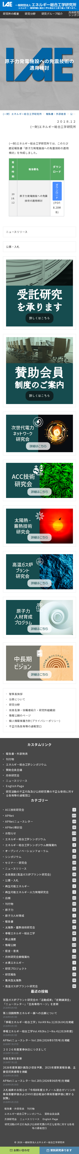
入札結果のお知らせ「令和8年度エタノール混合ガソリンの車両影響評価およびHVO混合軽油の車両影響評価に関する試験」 (39, 1094)
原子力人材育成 (40, 915)
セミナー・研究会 (40, 862)
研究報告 (40, 974)
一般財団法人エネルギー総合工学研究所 (44, 1142)
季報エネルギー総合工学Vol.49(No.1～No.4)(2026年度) (38, 1031)
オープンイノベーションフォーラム (40, 851)
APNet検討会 (40, 827)
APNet (40, 815)
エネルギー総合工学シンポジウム (40, 839)
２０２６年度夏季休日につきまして (24, 1049)
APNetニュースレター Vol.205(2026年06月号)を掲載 (36, 1080)
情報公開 (40, 945)
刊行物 (40, 904)
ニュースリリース (16, 232)
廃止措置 (40, 939)
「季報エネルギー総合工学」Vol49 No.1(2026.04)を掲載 (38, 1022)
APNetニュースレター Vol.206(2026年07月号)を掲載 (36, 1040)
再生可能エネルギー (40, 886)
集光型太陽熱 (40, 980)
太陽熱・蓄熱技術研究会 (40, 927)
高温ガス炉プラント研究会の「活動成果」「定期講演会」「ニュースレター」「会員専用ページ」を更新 (37, 1002)
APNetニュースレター (40, 821)
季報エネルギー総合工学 (40, 933)
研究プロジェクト (40, 968)
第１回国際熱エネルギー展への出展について (30, 1013)
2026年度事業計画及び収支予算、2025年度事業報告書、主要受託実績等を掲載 (39, 1069)
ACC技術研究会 (40, 810)
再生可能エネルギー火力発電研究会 (40, 892)
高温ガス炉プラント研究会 (40, 986)
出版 (40, 898)
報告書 (40, 921)
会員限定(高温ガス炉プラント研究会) (40, 874)
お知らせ (40, 833)
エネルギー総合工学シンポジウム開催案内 (40, 845)
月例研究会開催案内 (40, 957)
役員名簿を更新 (12, 1058)
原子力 (40, 910)
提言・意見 (40, 951)
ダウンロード (57, 191)
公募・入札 (13, 247)
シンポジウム (40, 857)
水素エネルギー (40, 962)
